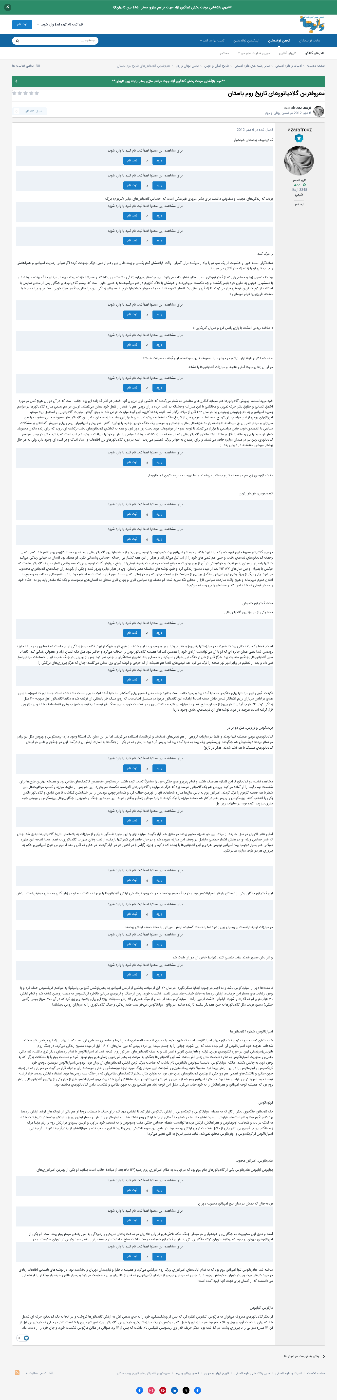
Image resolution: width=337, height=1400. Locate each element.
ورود (159, 160)
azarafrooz (293, 108)
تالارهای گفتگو (314, 53)
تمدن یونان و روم (277, 113)
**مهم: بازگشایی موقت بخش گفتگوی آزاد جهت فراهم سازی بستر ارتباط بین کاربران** (172, 8)
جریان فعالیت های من (255, 53)
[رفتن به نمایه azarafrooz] (318, 111)
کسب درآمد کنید (213, 40)
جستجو (224, 53)
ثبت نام (22, 24)
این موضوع (36, 40)
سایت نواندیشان (309, 40)
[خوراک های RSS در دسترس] (17, 1373)
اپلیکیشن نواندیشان (246, 40)
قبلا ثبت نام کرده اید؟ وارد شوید (61, 24)
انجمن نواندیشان (279, 40)
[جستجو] (17, 41)
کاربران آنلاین (288, 53)
